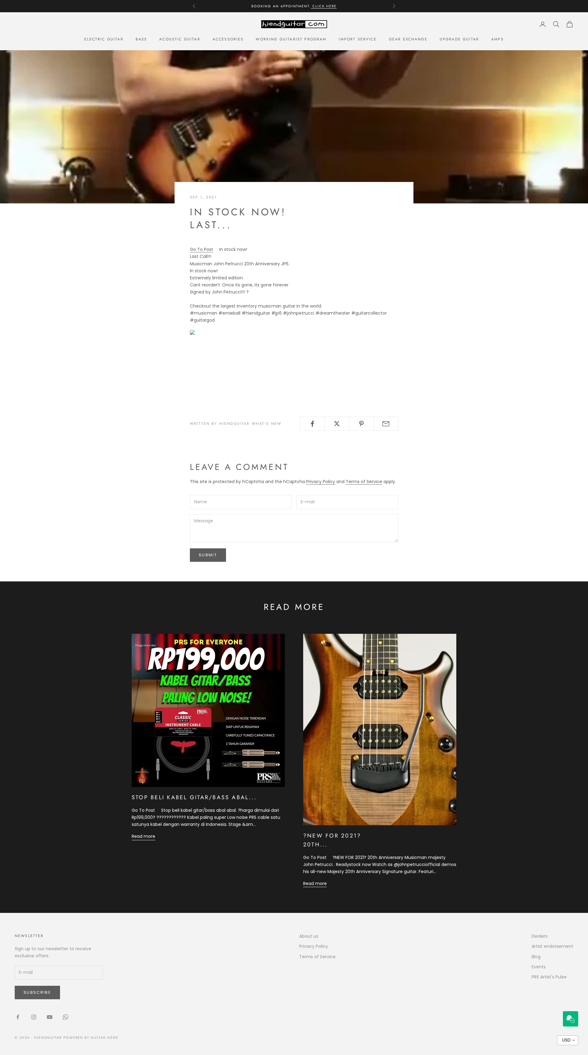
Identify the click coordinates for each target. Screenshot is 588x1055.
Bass (141, 39)
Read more (143, 836)
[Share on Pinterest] (361, 423)
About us (308, 936)
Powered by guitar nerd (91, 1037)
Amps (497, 39)
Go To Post (201, 249)
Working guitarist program (291, 39)
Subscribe (37, 992)
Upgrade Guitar (459, 39)
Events (539, 967)
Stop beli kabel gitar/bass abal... (194, 797)
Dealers (540, 936)
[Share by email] (386, 423)
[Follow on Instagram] (34, 1017)
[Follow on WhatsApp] (65, 1017)
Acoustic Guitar (179, 39)
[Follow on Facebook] (18, 1017)
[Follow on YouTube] (50, 1017)
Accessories (228, 39)
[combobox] (567, 1040)
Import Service (357, 39)
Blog (536, 957)
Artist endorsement (552, 946)
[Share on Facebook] (312, 423)
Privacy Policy (320, 481)
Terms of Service (364, 481)
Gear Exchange (408, 39)
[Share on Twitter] (337, 423)
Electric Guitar (103, 39)
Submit (208, 555)
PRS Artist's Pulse (549, 977)
